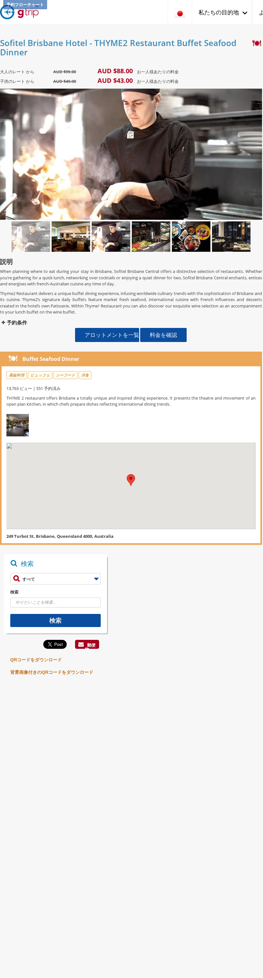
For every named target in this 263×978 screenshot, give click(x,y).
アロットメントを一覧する (112, 334)
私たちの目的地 (219, 12)
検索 (14, 592)
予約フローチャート (25, 4)
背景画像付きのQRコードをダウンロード (51, 672)
